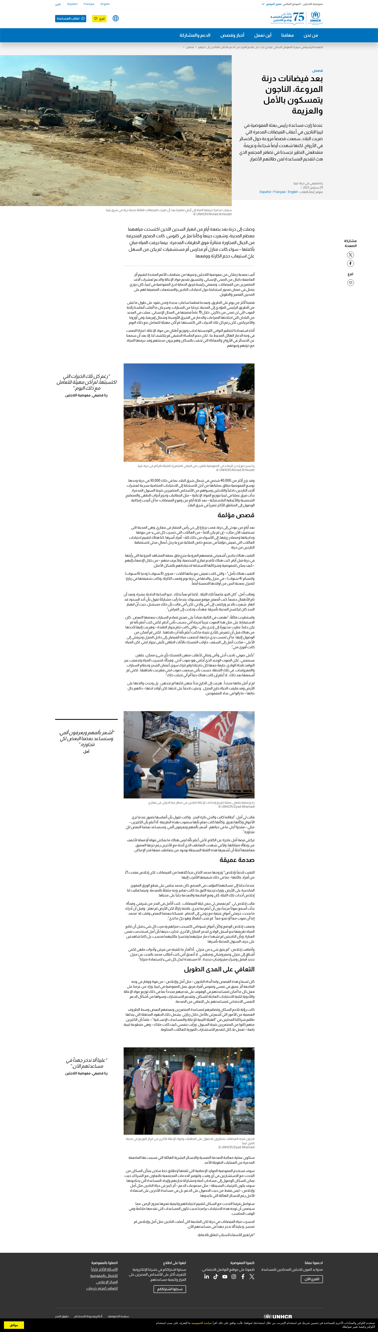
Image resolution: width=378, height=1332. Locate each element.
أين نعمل (262, 35)
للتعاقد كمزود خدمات (102, 1288)
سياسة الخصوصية (118, 1316)
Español (72, 4)
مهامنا (287, 35)
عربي (58, 4)
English (105, 4)
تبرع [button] (102, 18)
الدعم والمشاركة (195, 35)
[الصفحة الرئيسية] (295, 18)
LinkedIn (206, 1276)
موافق (14, 1325)
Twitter (252, 1276)
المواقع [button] (115, 18)
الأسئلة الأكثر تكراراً (104, 1269)
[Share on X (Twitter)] (350, 254)
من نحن (311, 35)
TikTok (215, 1276)
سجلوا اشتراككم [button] (170, 1289)
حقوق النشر (62, 1316)
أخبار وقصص (232, 35)
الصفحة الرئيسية (314, 47)
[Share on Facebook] (350, 263)
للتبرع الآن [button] (312, 1279)
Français (89, 4)
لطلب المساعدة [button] (68, 18)
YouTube (224, 1276)
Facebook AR (243, 1276)
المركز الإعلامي (107, 1282)
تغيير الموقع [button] (273, 4)
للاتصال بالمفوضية (104, 1276)
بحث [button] (128, 18)
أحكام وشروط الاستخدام (88, 1316)
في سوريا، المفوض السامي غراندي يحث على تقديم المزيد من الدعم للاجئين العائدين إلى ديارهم (251, 47)
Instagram (233, 1276)
